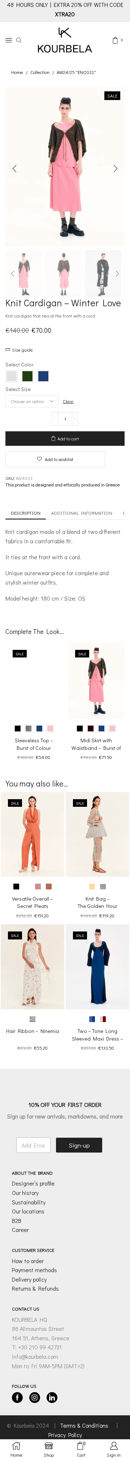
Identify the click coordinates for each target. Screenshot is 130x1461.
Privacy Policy (65, 1435)
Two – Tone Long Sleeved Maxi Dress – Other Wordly (97, 1038)
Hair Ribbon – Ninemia (32, 1030)
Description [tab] (25, 513)
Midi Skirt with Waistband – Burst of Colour (96, 747)
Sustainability (29, 1202)
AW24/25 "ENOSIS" (76, 72)
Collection (39, 72)
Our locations (28, 1211)
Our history (25, 1192)
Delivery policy (29, 1279)
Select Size (18, 389)
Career (20, 1229)
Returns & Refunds (35, 1288)
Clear (68, 401)
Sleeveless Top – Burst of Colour (34, 743)
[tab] (25, 513)
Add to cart (68, 438)
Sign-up (79, 1145)
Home (17, 72)
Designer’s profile (33, 1183)
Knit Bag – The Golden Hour (97, 902)
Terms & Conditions (85, 1425)
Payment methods (34, 1270)
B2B (16, 1220)
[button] (14, 168)
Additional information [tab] (81, 513)
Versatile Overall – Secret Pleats (32, 902)
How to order (28, 1261)
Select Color (19, 364)
